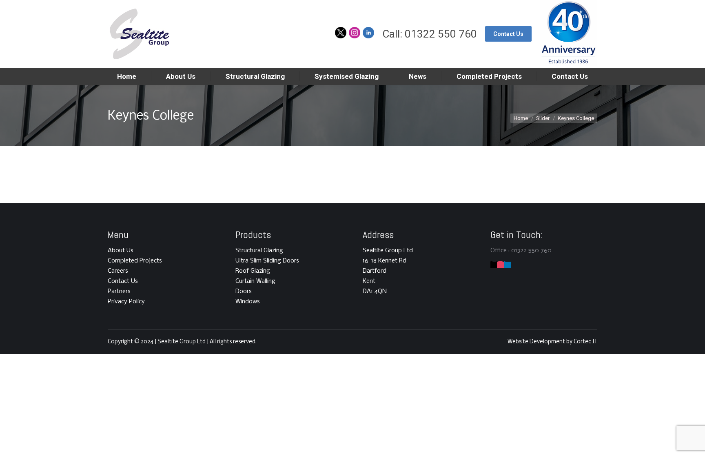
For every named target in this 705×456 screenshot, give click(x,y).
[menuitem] (127, 76)
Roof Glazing (252, 271)
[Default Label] (500, 265)
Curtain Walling (255, 281)
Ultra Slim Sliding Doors (267, 261)
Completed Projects (135, 261)
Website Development (537, 342)
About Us (120, 250)
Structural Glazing (259, 250)
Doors (243, 291)
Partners (119, 291)
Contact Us (123, 281)
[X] (493, 265)
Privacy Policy (126, 301)
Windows (247, 301)
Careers (118, 271)
